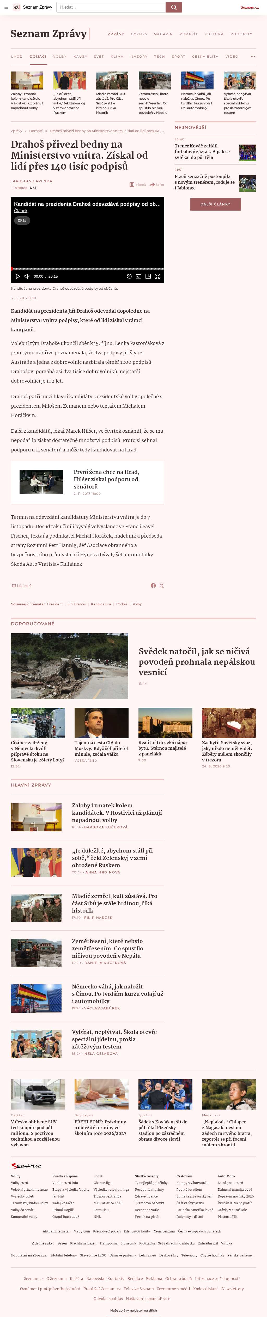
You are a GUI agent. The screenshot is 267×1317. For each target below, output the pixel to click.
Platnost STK (227, 1217)
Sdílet (160, 185)
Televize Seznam (139, 1289)
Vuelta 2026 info (65, 1183)
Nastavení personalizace (148, 1299)
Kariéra (76, 1279)
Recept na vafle (147, 1210)
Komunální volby (24, 1217)
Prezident (55, 604)
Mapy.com (82, 1231)
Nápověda (95, 1279)
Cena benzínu (164, 1231)
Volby (137, 604)
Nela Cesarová (101, 1054)
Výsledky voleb (22, 1196)
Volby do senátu (23, 1210)
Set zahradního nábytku (176, 1243)
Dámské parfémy (123, 1255)
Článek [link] (20, 210)
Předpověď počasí (107, 1231)
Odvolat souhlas (108, 1299)
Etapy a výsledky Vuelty (70, 1190)
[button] (27, 80)
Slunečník (128, 1243)
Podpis (122, 604)
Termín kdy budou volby (29, 1203)
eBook (141, 185)
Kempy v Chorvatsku (193, 1183)
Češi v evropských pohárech (199, 1231)
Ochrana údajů (178, 1279)
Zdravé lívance (146, 1196)
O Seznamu (56, 1279)
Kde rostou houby (137, 1231)
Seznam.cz (250, 7)
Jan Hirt (58, 1196)
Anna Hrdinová (103, 872)
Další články (215, 204)
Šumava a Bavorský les (194, 1196)
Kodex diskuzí (206, 1289)
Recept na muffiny (149, 1190)
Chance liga (103, 1183)
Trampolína (109, 1243)
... (253, 55)
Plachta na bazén (83, 1243)
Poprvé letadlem (189, 1190)
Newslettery (233, 1289)
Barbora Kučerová (106, 827)
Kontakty (115, 1279)
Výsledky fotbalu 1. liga (111, 1190)
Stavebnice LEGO (93, 1255)
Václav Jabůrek (102, 1008)
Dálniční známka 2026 (235, 1190)
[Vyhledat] (174, 7)
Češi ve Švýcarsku (190, 1203)
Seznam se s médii (173, 1289)
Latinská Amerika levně (195, 1210)
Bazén (62, 1243)
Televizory (189, 1255)
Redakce (135, 1279)
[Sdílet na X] (161, 585)
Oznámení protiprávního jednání (50, 1289)
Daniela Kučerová (105, 963)
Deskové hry (168, 1255)
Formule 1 (101, 1210)
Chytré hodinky (212, 1255)
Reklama (154, 1279)
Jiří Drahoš (77, 604)
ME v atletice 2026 (108, 1203)
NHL (97, 1217)
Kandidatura (101, 604)
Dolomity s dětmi (190, 1217)
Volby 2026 (19, 1183)
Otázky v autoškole (232, 1210)
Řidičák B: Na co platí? (235, 1203)
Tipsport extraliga (107, 1196)
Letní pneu (147, 1255)
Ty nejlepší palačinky (151, 1183)
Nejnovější (191, 127)
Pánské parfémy (240, 1255)
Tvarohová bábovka (150, 1203)
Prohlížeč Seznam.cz (101, 1289)
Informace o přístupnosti (217, 1279)
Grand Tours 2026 (65, 1217)
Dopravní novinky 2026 (236, 1196)
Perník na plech (147, 1217)
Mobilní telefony (64, 1255)
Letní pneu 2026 (230, 1183)
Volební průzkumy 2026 (29, 1190)
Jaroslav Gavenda (32, 181)
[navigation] (6, 7)
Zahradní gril (208, 1243)
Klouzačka (147, 1243)
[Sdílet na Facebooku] (153, 585)
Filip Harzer (98, 918)
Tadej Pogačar (63, 1203)
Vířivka (226, 1243)
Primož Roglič (63, 1210)
